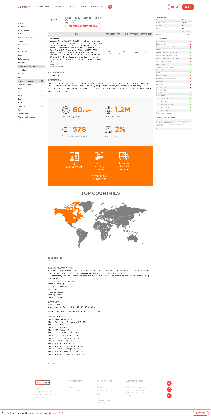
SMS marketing (161, 90)
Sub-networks (161, 96)
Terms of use (102, 390)
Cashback (159, 50)
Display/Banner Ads (163, 61)
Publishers (59, 6)
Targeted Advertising (164, 98)
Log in (188, 7)
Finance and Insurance (27, 66)
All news (52, 363)
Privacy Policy (73, 390)
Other (20, 95)
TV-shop (21, 120)
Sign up (174, 7)
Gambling (22, 70)
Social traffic (160, 93)
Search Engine (161, 87)
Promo (20, 99)
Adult (20, 23)
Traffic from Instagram (164, 104)
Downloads (22, 52)
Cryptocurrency (24, 44)
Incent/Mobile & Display (165, 70)
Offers (83, 6)
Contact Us (96, 6)
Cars (20, 34)
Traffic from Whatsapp (164, 107)
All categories (23, 18)
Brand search (161, 44)
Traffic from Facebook (164, 101)
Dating (20, 48)
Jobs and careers (24, 85)
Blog (72, 6)
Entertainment (23, 59)
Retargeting (160, 84)
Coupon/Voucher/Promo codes (167, 58)
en (110, 7)
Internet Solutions (25, 81)
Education (22, 55)
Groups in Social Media (164, 67)
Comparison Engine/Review (166, 52)
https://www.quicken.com (76, 20)
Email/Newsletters (163, 64)
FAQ (99, 397)
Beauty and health (25, 26)
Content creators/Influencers (166, 55)
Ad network (160, 41)
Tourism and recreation (27, 117)
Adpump (39, 394)
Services (21, 106)
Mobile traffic (23, 88)
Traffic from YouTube (164, 110)
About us (71, 387)
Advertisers (43, 6)
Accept (200, 413)
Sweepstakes (23, 113)
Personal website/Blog (164, 75)
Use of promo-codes (164, 113)
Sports (20, 110)
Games (21, 73)
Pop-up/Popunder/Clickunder (167, 78)
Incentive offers (24, 77)
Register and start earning (83, 26)
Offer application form (136, 387)
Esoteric (21, 62)
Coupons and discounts (27, 37)
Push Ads (159, 81)
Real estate (22, 102)
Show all (52, 261)
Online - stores (24, 92)
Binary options (24, 30)
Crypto (21, 41)
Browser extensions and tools (167, 47)
